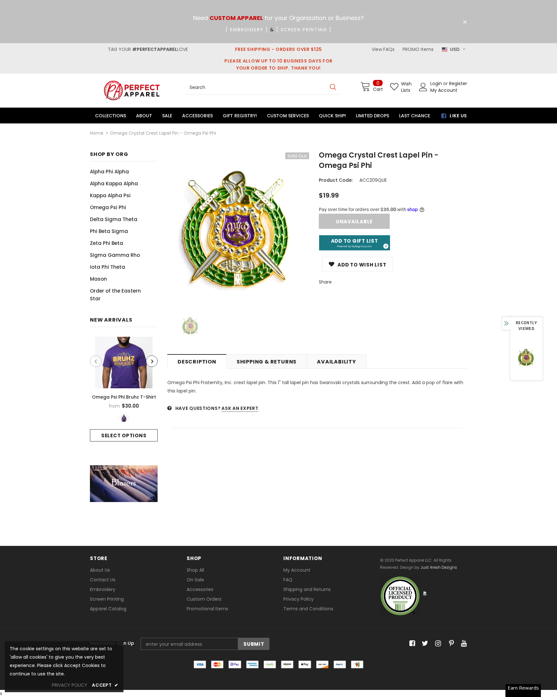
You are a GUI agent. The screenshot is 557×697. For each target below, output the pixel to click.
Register (458, 83)
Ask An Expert (239, 408)
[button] (354, 242)
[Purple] (124, 418)
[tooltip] (385, 246)
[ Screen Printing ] (304, 29)
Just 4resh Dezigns (438, 567)
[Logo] (132, 90)
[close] (465, 22)
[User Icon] (423, 87)
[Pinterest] (450, 644)
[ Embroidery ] (247, 29)
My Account (443, 90)
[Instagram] (437, 644)
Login (436, 83)
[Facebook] (411, 644)
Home (96, 133)
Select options (124, 435)
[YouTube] (463, 644)
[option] (123, 389)
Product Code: (336, 180)
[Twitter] (424, 644)
